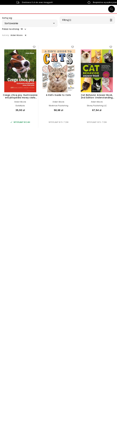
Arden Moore (20, 101)
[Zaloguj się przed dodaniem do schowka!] (34, 46)
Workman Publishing (58, 105)
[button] (29, 23)
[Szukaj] (111, 9)
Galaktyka (20, 105)
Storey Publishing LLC (97, 105)
